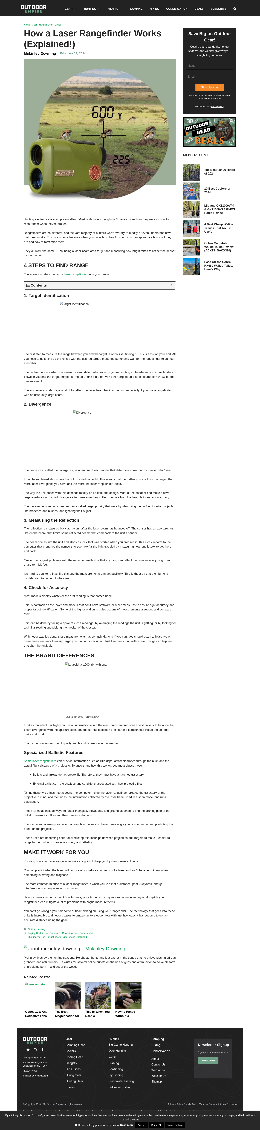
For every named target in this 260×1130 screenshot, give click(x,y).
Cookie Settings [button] (175, 1125)
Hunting (40, 929)
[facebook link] (28, 1050)
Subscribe (208, 1060)
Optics (58, 24)
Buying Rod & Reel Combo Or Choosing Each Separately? (60, 933)
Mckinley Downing (40, 53)
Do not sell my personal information (98, 1125)
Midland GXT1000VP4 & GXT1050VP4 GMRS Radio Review (219, 209)
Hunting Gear (46, 24)
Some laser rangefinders (40, 761)
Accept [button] (141, 1125)
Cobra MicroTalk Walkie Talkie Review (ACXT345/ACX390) (218, 247)
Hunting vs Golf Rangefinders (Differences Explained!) (58, 936)
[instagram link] (35, 1050)
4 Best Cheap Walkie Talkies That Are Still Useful (218, 228)
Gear (34, 24)
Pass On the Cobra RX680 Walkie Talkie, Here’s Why (218, 265)
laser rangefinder (75, 274)
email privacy (217, 106)
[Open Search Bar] (235, 9)
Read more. (127, 1124)
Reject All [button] (156, 1125)
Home (27, 24)
